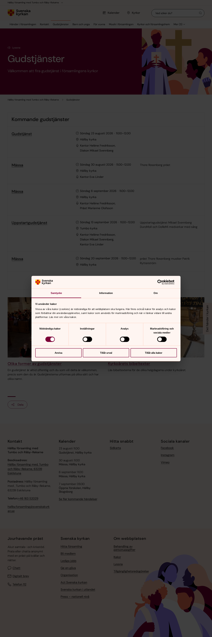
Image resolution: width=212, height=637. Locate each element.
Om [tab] (156, 293)
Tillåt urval (106, 352)
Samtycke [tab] (56, 293)
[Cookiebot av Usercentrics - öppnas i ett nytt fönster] (162, 282)
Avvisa (58, 352)
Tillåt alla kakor (153, 352)
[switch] (87, 339)
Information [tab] (106, 293)
